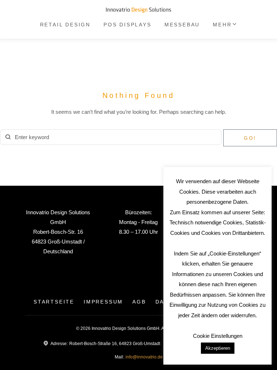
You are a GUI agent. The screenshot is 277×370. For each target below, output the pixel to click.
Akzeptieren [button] (217, 348)
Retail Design (65, 24)
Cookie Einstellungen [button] (217, 336)
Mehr (222, 24)
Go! (250, 138)
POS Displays (127, 24)
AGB (139, 302)
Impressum (103, 302)
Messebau (182, 24)
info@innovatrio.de (144, 357)
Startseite (54, 302)
